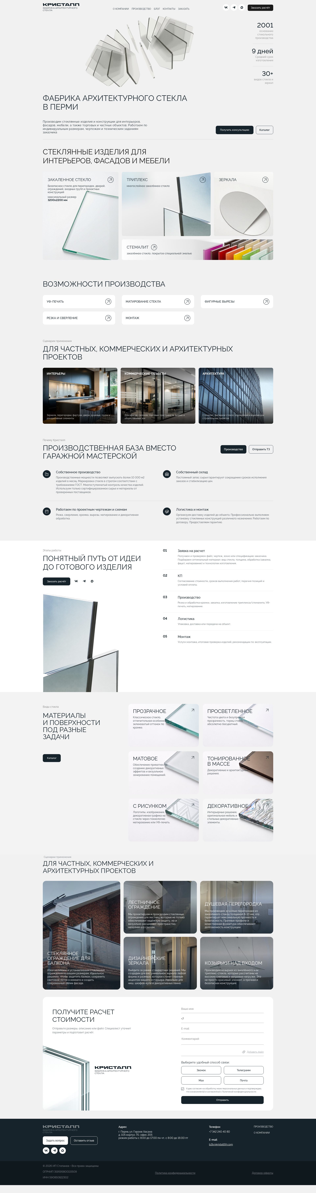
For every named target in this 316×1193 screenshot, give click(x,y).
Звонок (201, 1070)
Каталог (264, 130)
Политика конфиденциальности (175, 1173)
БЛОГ (157, 9)
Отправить (222, 1100)
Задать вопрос (55, 1140)
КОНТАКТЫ (169, 9)
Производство (233, 449)
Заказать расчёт (260, 7)
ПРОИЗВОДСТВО (141, 9)
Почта (244, 1080)
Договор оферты (262, 1173)
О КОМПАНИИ (121, 9)
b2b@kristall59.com (221, 1144)
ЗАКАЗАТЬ (183, 9)
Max (201, 1080)
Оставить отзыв (84, 1140)
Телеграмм (243, 1070)
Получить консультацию (234, 129)
